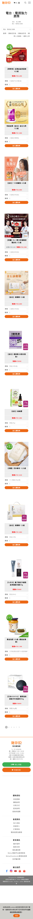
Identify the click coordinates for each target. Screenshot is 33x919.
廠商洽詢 (16, 847)
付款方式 (16, 805)
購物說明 (16, 802)
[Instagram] (11, 871)
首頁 (13, 22)
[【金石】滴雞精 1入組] (16, 511)
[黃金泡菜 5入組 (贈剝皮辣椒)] (16, 625)
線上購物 (18, 22)
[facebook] (7, 871)
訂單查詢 (16, 829)
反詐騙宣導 (16, 859)
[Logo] (6, 3)
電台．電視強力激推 (17, 24)
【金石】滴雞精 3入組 (16, 297)
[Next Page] (16, 727)
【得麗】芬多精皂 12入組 (16, 468)
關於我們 (16, 844)
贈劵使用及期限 (16, 832)
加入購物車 (16, 89)
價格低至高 (12, 33)
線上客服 (18, 764)
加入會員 (16, 823)
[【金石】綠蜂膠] (16, 397)
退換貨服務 (16, 811)
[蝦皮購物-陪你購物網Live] (24, 871)
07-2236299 (17, 749)
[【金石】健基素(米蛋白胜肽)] (16, 340)
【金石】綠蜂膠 (16, 411)
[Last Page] (19, 727)
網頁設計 (22, 877)
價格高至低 (22, 33)
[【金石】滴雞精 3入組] (16, 283)
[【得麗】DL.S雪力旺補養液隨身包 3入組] (16, 226)
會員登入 (16, 826)
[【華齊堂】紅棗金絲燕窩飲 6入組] (16, 55)
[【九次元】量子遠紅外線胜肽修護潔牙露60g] (16, 568)
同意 (16, 915)
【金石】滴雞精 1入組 (16, 525)
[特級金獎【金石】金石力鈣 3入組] (16, 112)
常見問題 (16, 799)
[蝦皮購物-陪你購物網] (20, 871)
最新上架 (27, 36)
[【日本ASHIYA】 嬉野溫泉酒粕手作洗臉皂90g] (16, 682)
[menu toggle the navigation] (29, 2)
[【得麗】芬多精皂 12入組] (16, 454)
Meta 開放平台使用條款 (16, 853)
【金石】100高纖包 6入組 (16, 183)
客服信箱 (17, 770)
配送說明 (16, 808)
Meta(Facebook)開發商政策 (16, 856)
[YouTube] (15, 871)
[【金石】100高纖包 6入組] (16, 169)
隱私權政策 (16, 850)
